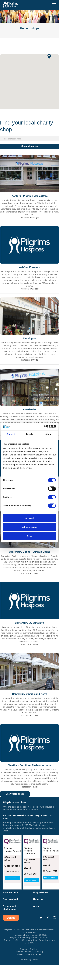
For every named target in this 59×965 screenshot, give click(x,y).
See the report (11, 878)
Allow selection (29, 527)
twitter (41, 918)
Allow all (29, 518)
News (36, 906)
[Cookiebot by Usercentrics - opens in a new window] (44, 426)
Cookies (33, 949)
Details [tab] (29, 434)
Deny (29, 536)
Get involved (10, 899)
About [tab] (48, 434)
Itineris (35, 959)
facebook (48, 918)
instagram (54, 918)
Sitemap (24, 949)
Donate (11, 917)
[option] (29, 24)
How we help (10, 892)
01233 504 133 (29, 825)
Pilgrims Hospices (10, 4)
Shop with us (40, 892)
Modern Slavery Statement (29, 954)
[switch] (52, 488)
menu (54, 5)
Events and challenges (9, 907)
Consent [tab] (10, 434)
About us (38, 899)
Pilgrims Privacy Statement (28, 952)
